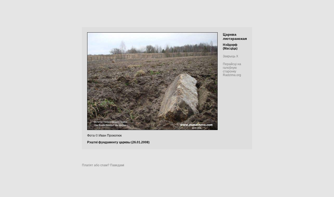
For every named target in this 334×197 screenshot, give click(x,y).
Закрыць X (230, 56)
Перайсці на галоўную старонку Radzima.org (232, 69)
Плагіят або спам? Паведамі (103, 165)
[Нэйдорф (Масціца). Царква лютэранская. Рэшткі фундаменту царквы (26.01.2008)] (152, 129)
